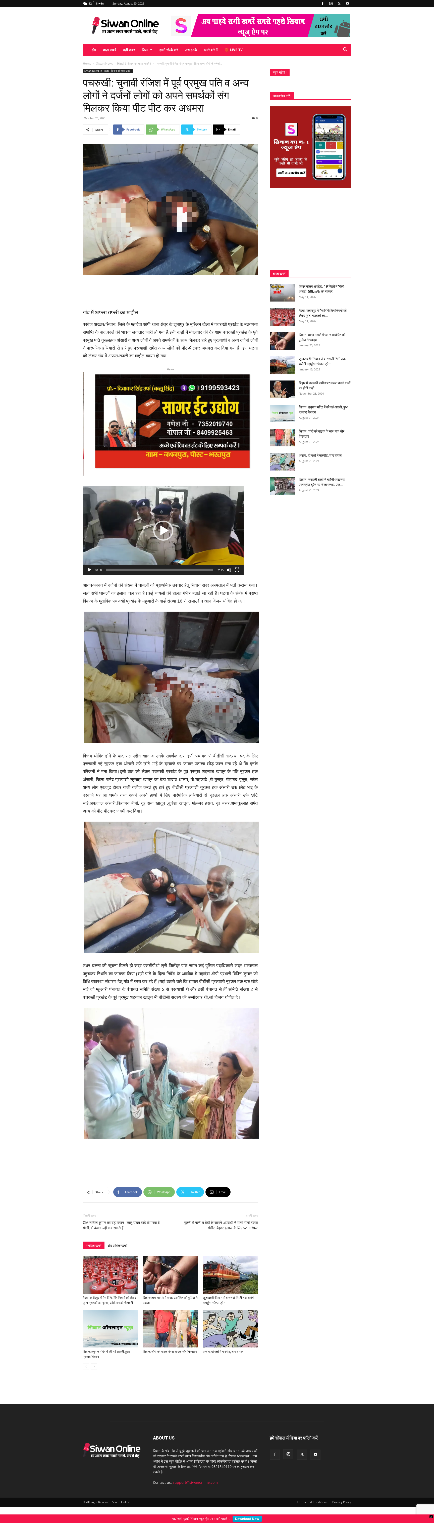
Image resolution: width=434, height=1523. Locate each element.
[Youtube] (347, 3)
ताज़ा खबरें (109, 49)
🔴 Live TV (234, 49)
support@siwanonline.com (195, 1481)
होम (94, 49)
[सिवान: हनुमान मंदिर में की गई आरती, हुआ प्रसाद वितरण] (110, 1328)
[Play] (89, 569)
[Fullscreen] (237, 569)
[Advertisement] (170, 289)
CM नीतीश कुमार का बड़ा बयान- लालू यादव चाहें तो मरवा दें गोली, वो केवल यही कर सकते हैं (121, 1225)
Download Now (247, 1519)
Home (87, 63)
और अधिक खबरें (117, 1245)
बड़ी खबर (129, 49)
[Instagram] (331, 3)
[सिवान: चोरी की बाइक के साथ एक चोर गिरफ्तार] (170, 1328)
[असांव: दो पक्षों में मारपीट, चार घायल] (230, 1328)
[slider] (159, 569)
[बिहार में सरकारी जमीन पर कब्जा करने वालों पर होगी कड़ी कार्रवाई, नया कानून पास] (282, 389)
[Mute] (229, 569)
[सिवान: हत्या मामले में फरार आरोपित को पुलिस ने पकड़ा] (170, 1274)
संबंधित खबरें (93, 1245)
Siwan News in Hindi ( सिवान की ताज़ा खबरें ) (123, 63)
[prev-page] (86, 1366)
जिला (145, 49)
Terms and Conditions (312, 1501)
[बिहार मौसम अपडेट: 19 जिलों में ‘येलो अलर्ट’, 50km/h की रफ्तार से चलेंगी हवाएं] (282, 293)
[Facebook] (322, 3)
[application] (163, 530)
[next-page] (94, 1366)
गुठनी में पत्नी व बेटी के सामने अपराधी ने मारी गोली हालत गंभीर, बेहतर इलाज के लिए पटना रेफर (221, 1225)
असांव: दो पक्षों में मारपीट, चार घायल (223, 1351)
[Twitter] (339, 3)
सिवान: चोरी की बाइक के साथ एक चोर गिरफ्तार (170, 1351)
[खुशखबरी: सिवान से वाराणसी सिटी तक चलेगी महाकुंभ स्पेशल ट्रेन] (230, 1274)
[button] (345, 50)
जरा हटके (191, 49)
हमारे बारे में (211, 49)
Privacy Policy (341, 1501)
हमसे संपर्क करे (168, 49)
